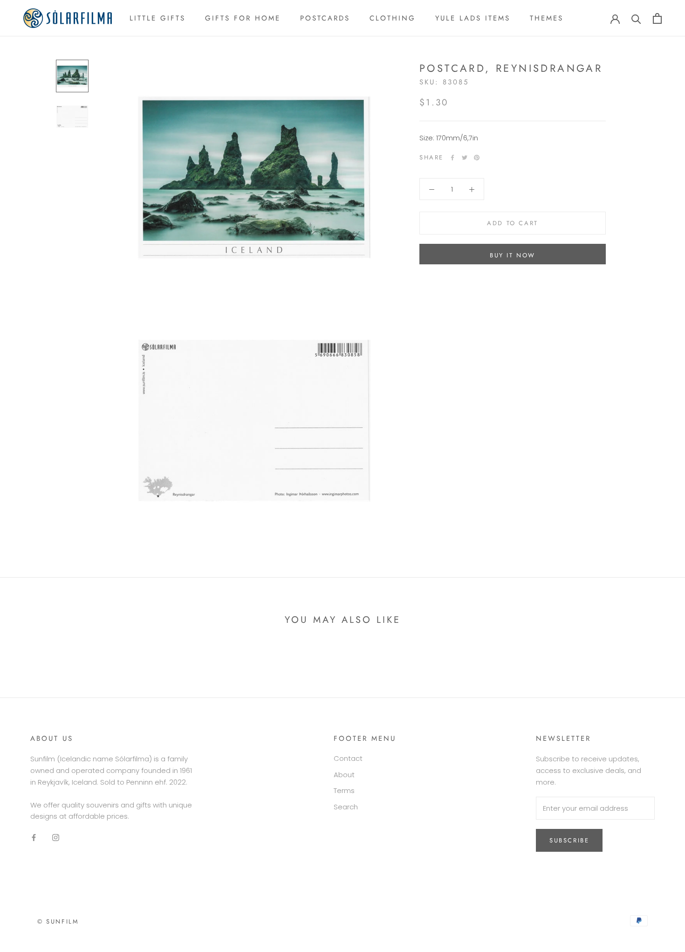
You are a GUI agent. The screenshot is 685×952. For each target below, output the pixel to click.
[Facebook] (452, 157)
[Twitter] (464, 157)
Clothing (393, 18)
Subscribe (569, 840)
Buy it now (512, 255)
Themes (546, 18)
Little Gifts (157, 18)
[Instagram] (55, 837)
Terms (344, 790)
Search (346, 807)
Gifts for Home (243, 18)
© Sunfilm (58, 921)
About (344, 775)
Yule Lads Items (472, 18)
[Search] (636, 18)
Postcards (325, 18)
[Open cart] (657, 18)
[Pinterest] (477, 157)
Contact (348, 758)
